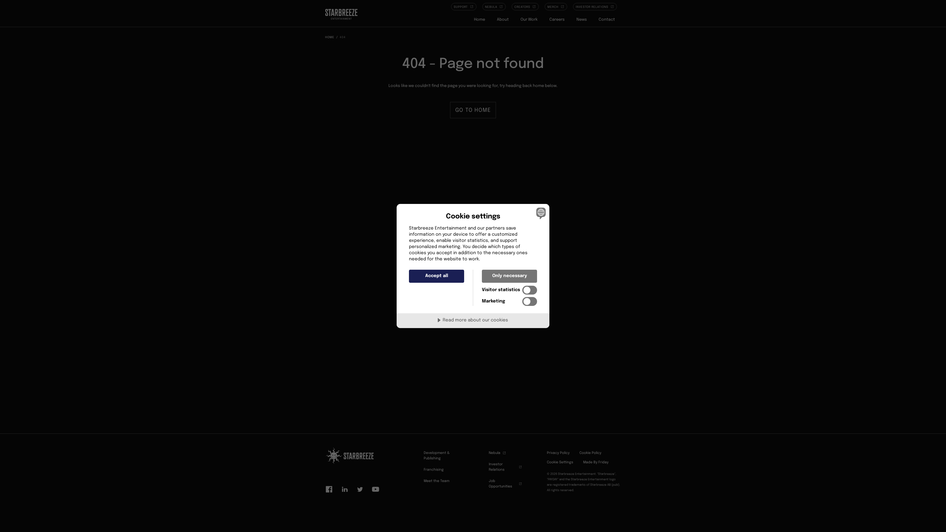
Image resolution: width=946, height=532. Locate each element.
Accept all (436, 276)
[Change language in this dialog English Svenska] (540, 213)
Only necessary (509, 276)
